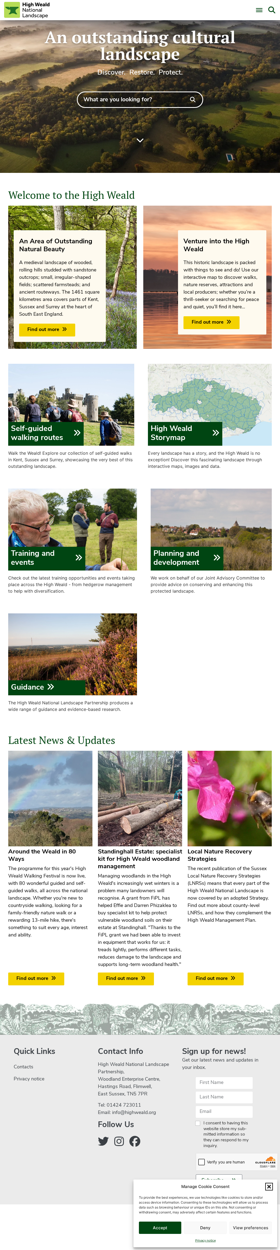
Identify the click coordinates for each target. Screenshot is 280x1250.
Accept (160, 1227)
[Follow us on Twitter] (103, 1142)
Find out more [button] (43, 329)
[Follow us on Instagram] (119, 1142)
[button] (269, 1186)
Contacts (23, 1067)
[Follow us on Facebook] (134, 1142)
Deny (205, 1227)
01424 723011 (124, 1105)
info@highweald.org (134, 1112)
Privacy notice (205, 1240)
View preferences (250, 1227)
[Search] (193, 99)
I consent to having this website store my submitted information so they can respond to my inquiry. (226, 1134)
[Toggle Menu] (259, 10)
